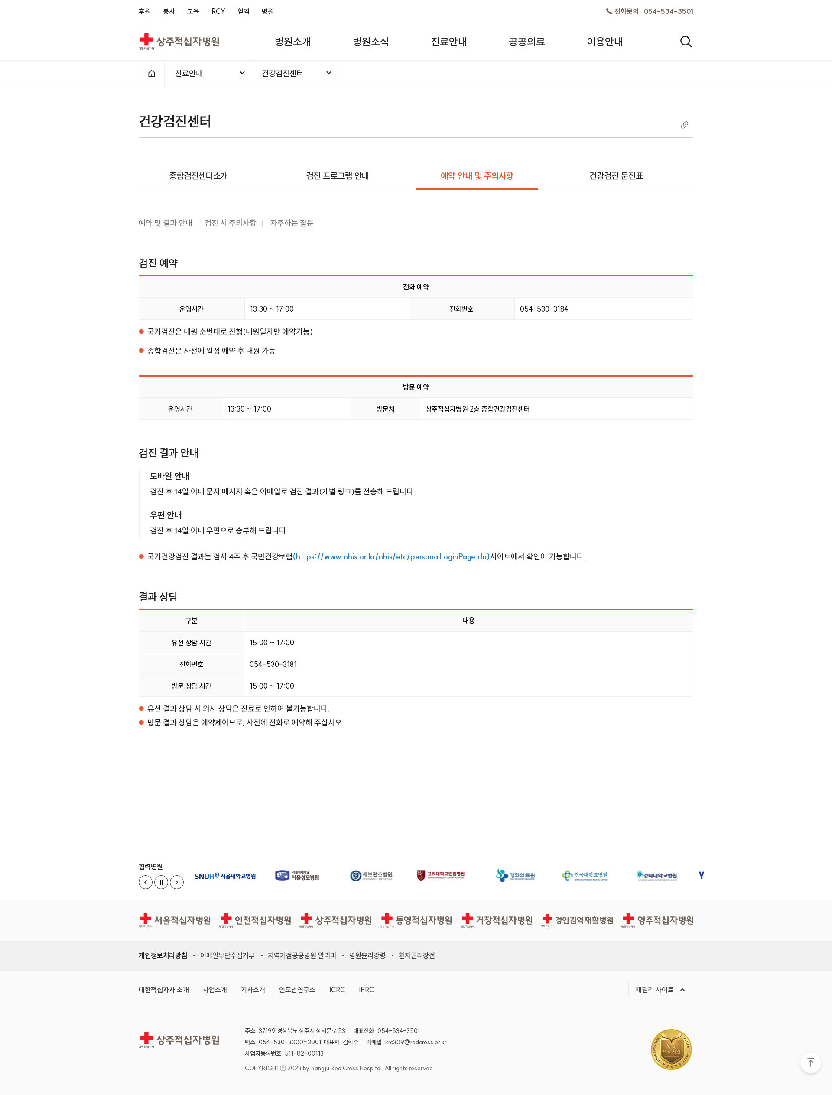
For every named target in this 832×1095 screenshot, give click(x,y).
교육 (193, 11)
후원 (145, 11)
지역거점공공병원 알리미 (302, 955)
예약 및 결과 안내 (165, 223)
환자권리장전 (417, 955)
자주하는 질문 (291, 223)
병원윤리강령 (367, 955)
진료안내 (189, 73)
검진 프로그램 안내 (337, 175)
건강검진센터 (282, 73)
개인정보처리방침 (163, 955)
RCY (218, 11)
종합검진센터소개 (198, 175)
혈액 (243, 11)
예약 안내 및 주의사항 (477, 175)
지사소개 (253, 989)
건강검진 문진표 (616, 175)
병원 (268, 11)
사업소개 (215, 989)
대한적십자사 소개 (164, 989)
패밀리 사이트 (656, 989)
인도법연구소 (297, 989)
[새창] (227, 875)
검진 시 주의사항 (231, 223)
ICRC (337, 989)
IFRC (366, 989)
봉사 (169, 11)
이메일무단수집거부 (227, 955)
